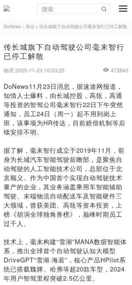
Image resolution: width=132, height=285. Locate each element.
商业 (30, 26)
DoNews (12, 26)
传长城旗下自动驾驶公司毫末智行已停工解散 (83, 26)
